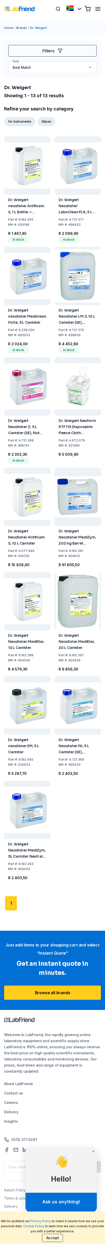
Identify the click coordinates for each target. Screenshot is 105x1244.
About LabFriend (18, 1084)
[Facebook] (6, 1150)
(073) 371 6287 (24, 1139)
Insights (11, 1121)
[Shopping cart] (88, 9)
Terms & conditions (19, 1198)
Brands (21, 28)
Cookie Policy (33, 1226)
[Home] (19, 9)
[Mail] (15, 1150)
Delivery (11, 1112)
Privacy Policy (41, 1221)
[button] (90, 67)
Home (8, 28)
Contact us (13, 1093)
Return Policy (15, 1190)
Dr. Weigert (38, 28)
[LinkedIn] (25, 1150)
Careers (11, 1102)
